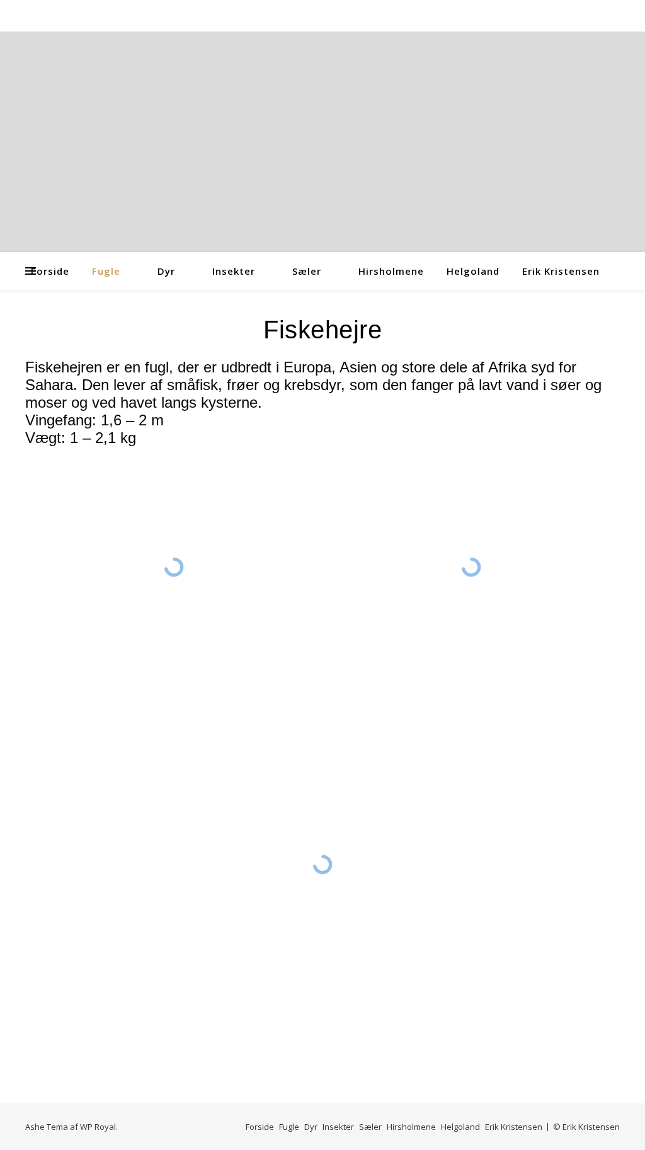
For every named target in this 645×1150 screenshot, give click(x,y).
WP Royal (98, 1126)
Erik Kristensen (561, 271)
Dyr (166, 271)
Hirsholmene (391, 271)
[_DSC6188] (173, 567)
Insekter (233, 271)
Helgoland (473, 271)
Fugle (106, 271)
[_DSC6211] (471, 567)
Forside (50, 271)
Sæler (306, 271)
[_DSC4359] (322, 865)
